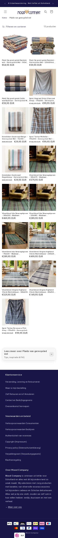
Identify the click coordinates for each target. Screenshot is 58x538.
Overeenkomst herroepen (17, 406)
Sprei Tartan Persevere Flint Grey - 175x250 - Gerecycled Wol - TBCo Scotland (14, 329)
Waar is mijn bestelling (15, 388)
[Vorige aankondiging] (5, 3)
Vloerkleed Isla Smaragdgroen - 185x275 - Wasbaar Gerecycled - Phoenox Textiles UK (42, 176)
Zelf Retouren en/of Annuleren (19, 394)
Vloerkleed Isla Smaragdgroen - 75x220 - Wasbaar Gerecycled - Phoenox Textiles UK (15, 253)
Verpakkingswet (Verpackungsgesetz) (23, 454)
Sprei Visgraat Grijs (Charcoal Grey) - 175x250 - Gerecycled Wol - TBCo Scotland (42, 99)
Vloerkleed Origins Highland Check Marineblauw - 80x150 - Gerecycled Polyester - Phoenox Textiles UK (42, 291)
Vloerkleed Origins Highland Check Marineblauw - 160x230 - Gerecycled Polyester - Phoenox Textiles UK (14, 291)
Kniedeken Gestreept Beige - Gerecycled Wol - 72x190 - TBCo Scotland (15, 138)
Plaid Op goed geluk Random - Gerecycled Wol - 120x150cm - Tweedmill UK (42, 61)
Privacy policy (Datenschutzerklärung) (23, 448)
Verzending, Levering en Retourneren (22, 382)
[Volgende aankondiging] (53, 3)
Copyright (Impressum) (16, 442)
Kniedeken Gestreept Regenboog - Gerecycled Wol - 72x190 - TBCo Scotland (15, 176)
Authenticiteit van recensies (18, 436)
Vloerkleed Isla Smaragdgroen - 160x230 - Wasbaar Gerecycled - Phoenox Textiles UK (15, 214)
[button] (5, 12)
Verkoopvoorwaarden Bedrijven (20, 429)
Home (4, 18)
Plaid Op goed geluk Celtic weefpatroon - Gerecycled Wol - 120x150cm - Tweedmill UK (15, 99)
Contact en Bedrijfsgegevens (18, 400)
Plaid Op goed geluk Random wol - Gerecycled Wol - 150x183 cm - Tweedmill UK (15, 61)
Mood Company (32, 533)
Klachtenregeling (13, 460)
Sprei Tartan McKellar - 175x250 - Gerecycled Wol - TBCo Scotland (41, 138)
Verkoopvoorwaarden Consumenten (22, 423)
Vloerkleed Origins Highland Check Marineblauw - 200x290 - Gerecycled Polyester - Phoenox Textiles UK (42, 253)
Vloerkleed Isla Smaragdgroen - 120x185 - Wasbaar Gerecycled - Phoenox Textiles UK (42, 214)
